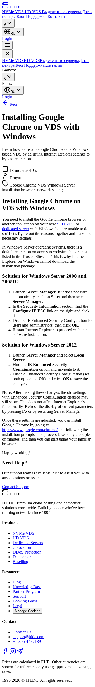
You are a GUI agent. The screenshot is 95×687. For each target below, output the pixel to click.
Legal (17, 605)
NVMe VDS (13, 11)
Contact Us (22, 632)
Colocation (22, 547)
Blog (17, 582)
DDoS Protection (27, 552)
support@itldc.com (28, 636)
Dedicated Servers (28, 542)
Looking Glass (25, 601)
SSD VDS (66, 224)
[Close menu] (7, 54)
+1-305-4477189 (27, 641)
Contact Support (15, 486)
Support (19, 596)
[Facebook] (6, 653)
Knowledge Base (27, 587)
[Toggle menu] (7, 45)
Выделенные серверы (62, 11)
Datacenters (22, 557)
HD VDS (33, 11)
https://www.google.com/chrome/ (30, 429)
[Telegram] (20, 653)
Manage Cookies (27, 611)
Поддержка (37, 16)
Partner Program (26, 591)
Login (7, 38)
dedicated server (15, 228)
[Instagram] (13, 653)
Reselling (20, 561)
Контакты (56, 16)
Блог (21, 16)
